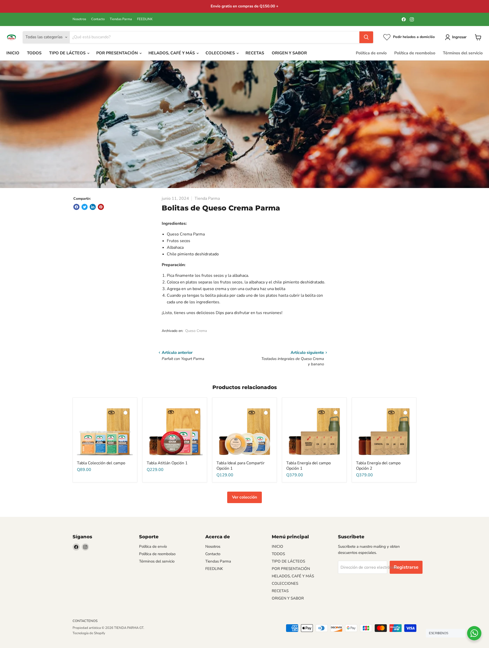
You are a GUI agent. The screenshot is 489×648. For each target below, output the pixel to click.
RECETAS (255, 53)
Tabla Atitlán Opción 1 (167, 463)
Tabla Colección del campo (101, 463)
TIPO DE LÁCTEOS (68, 53)
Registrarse (406, 567)
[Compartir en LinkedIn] (93, 207)
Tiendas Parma (121, 19)
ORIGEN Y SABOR (289, 53)
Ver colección (244, 497)
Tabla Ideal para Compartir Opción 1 (240, 465)
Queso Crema (196, 330)
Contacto (98, 19)
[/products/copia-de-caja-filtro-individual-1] (175, 430)
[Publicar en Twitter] (85, 207)
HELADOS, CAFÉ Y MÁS (172, 53)
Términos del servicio (463, 53)
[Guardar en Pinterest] (101, 207)
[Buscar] (366, 37)
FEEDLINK (145, 19)
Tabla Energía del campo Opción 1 (308, 465)
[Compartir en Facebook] (76, 207)
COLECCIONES (221, 53)
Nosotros (79, 19)
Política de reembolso (414, 53)
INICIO (12, 53)
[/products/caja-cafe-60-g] (314, 430)
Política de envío (371, 53)
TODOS (34, 53)
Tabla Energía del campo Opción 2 (378, 465)
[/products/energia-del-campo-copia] (384, 430)
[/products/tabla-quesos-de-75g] (105, 430)
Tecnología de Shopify (89, 633)
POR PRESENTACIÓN (117, 53)
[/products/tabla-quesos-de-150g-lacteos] (244, 430)
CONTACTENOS (85, 621)
